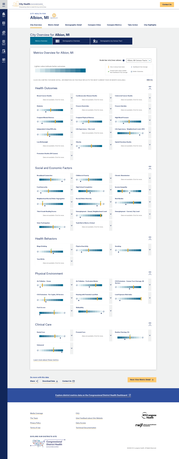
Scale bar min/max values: (111, 60)
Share (32, 381)
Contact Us (167, 4)
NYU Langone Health (149, 415)
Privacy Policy (35, 423)
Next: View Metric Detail (140, 380)
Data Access (81, 423)
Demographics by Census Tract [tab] (111, 41)
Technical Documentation (86, 428)
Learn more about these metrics (46, 360)
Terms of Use (35, 428)
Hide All (150, 80)
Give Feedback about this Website (89, 418)
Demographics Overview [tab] (71, 41)
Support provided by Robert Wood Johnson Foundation (146, 425)
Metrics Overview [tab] (41, 41)
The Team (34, 418)
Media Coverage (36, 413)
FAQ (77, 413)
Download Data (48, 381)
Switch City (54, 18)
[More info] (124, 60)
